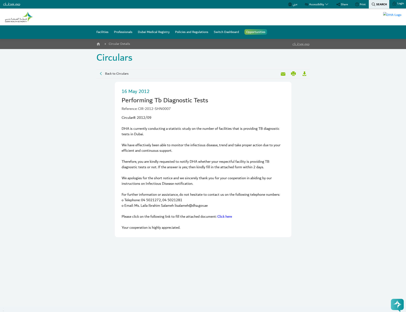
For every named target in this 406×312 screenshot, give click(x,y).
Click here (224, 216)
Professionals (123, 32)
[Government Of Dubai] (19, 17)
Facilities (102, 32)
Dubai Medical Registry (154, 32)
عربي (295, 4)
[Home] (98, 43)
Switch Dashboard (226, 32)
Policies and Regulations (191, 32)
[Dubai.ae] (11, 4)
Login (400, 3)
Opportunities (255, 32)
